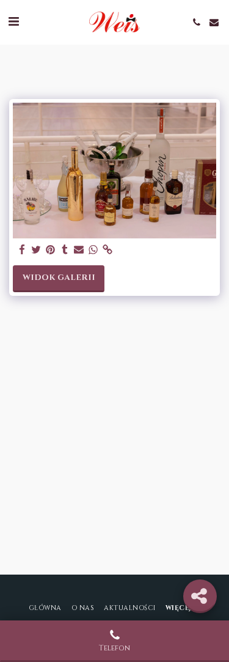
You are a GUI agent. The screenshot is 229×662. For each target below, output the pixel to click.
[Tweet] (36, 250)
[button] (13, 21)
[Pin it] (50, 250)
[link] (107, 250)
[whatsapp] (93, 250)
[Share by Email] (79, 250)
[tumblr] (64, 250)
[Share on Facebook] (22, 250)
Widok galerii (59, 277)
